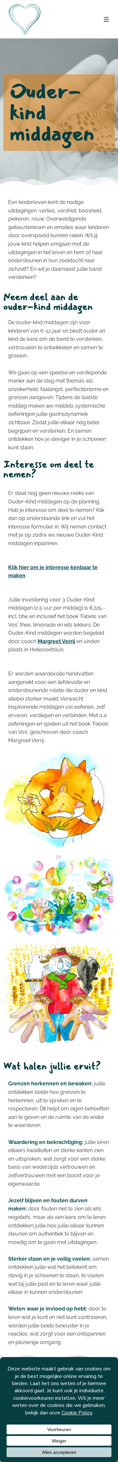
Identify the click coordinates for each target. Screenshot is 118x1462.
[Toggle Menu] (106, 19)
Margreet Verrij (56, 641)
